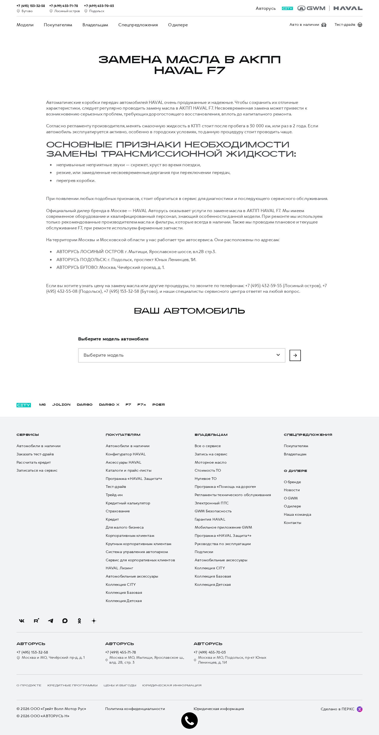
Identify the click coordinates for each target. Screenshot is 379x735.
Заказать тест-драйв (35, 454)
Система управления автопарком (137, 551)
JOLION (61, 405)
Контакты (292, 522)
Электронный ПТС (212, 503)
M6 (42, 405)
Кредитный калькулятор (128, 503)
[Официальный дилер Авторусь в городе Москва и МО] (329, 8)
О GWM (291, 498)
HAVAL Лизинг (119, 568)
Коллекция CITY (121, 584)
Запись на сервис (211, 454)
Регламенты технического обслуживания (233, 494)
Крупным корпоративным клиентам (139, 543)
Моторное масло (211, 462)
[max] (65, 621)
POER (158, 405)
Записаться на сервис (37, 470)
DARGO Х (109, 405)
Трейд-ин (114, 494)
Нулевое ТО (206, 478)
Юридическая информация (219, 708)
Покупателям (58, 25)
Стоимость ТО (208, 470)
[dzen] (94, 621)
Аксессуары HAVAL (124, 462)
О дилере (178, 25)
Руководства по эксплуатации (223, 543)
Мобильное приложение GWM (223, 527)
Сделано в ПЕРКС (338, 709)
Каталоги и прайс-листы (128, 470)
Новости (292, 490)
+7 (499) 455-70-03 (210, 652)
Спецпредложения (138, 25)
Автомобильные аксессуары (132, 576)
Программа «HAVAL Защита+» (134, 478)
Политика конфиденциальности (135, 708)
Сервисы (28, 435)
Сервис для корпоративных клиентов (140, 560)
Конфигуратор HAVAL (126, 454)
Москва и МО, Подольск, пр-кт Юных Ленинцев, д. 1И (232, 660)
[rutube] (36, 621)
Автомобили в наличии (39, 446)
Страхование (118, 511)
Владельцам (95, 25)
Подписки (204, 551)
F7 (128, 405)
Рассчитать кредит (34, 462)
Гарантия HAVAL (210, 519)
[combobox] (109, 352)
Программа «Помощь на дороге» (225, 486)
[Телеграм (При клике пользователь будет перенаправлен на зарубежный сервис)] (50, 621)
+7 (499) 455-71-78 (120, 652)
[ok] (79, 621)
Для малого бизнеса (125, 527)
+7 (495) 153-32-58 (32, 652)
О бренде (292, 482)
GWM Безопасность (213, 511)
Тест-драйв (116, 486)
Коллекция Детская (124, 600)
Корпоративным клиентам (130, 535)
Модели (25, 25)
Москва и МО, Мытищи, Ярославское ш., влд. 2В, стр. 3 (146, 660)
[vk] (22, 621)
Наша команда (297, 514)
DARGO (85, 405)
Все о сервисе (208, 446)
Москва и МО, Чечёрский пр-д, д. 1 (53, 657)
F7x (141, 405)
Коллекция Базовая (124, 592)
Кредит (112, 519)
